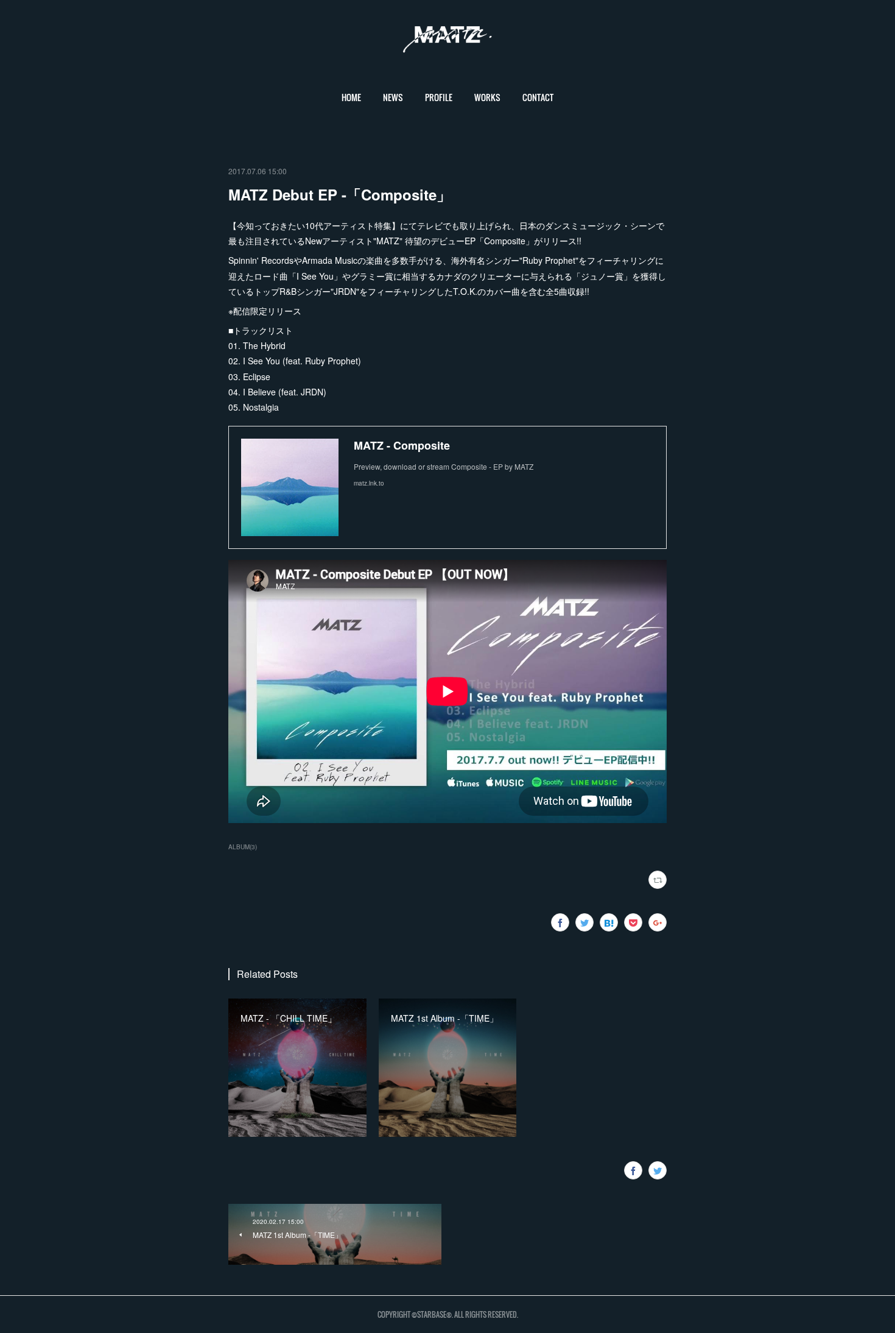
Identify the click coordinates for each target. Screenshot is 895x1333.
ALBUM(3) (242, 847)
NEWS (393, 97)
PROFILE (438, 97)
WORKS (487, 97)
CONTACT (537, 97)
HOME (351, 97)
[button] (351, 97)
